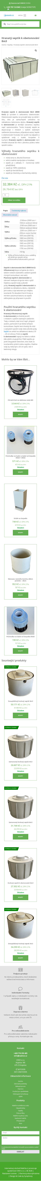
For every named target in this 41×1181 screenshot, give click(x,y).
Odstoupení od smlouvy (20, 1094)
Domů (4, 45)
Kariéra (20, 1081)
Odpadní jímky (20, 1108)
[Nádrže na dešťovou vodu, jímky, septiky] (8, 15)
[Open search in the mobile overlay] (20, 24)
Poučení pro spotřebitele (20, 1091)
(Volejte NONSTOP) (21, 7)
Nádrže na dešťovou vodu (20, 1105)
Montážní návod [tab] (10, 215)
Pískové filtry (20, 1113)
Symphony (28, 1176)
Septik (6, 331)
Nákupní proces (20, 1086)
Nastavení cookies (9, 1173)
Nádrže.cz (24, 1168)
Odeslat (20, 1152)
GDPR (20, 1096)
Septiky (9, 45)
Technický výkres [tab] (19, 210)
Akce (20, 1123)
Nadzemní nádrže (20, 1118)
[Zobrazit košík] (35, 15)
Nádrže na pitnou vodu (20, 1116)
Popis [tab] (5, 210)
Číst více (5, 178)
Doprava (20, 1089)
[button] (36, 50)
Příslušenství (21, 1121)
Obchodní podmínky (20, 1084)
